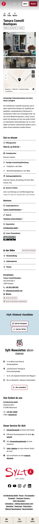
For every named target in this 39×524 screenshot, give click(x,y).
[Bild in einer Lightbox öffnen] (19, 473)
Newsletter (9, 506)
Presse (21, 496)
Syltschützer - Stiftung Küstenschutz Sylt (19, 504)
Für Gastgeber (29, 496)
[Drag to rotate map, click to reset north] (5, 78)
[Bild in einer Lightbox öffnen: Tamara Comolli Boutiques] (19, 44)
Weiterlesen (7, 201)
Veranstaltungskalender (18, 441)
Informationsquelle (13, 430)
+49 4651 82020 (12, 412)
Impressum (18, 506)
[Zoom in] (5, 72)
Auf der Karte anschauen (28, 250)
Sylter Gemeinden (19, 501)
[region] (19, 81)
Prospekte (11, 498)
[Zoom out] (5, 75)
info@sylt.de (12, 415)
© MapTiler (15, 89)
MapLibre (8, 89)
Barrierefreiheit (27, 509)
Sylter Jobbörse (12, 449)
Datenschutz (27, 506)
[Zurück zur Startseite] (4, 4)
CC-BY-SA (33, 55)
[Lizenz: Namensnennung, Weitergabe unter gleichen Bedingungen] (9, 240)
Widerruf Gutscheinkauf (13, 509)
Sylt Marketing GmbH (10, 496)
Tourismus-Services (23, 498)
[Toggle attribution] (33, 89)
